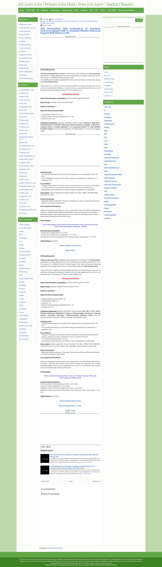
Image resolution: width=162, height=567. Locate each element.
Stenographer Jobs (25, 107)
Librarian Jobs (23, 193)
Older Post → (97, 481)
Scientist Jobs (23, 93)
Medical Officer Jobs (26, 159)
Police (102, 10)
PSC (96, 10)
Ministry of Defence (126, 10)
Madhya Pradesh (24, 268)
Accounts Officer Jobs (26, 90)
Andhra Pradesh (24, 224)
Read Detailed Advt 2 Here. (70, 406)
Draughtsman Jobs (25, 196)
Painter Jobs (23, 176)
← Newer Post (44, 481)
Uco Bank (22, 41)
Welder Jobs (23, 173)
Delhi (20, 275)
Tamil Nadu (22, 309)
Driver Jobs (23, 103)
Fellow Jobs (23, 133)
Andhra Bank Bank (25, 45)
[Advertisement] (123, 44)
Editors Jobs (23, 142)
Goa (20, 241)
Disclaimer (107, 85)
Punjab (21, 299)
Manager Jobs (24, 120)
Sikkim (21, 305)
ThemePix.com (55, 565)
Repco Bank (23, 65)
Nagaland (22, 292)
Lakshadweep (23, 336)
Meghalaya (22, 285)
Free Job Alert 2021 (58, 19)
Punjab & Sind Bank (25, 55)
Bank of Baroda (24, 34)
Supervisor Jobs (24, 206)
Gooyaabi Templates (111, 565)
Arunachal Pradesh (25, 228)
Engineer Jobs (23, 96)
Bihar (20, 235)
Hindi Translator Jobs (26, 189)
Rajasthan (22, 302)
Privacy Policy (108, 89)
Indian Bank (23, 75)
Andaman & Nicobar (25, 326)
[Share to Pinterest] (50, 447)
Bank (77, 10)
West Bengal (23, 322)
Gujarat (21, 245)
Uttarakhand (23, 319)
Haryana (21, 248)
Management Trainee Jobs (27, 210)
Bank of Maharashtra (26, 72)
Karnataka (22, 262)
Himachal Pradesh (25, 251)
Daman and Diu (24, 339)
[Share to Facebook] (48, 447)
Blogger (109, 563)
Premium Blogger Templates (87, 565)
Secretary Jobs (24, 199)
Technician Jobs (24, 100)
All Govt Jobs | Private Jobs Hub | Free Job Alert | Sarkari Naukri (76, 4)
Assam (21, 231)
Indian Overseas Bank (26, 78)
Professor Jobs (24, 127)
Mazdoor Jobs (24, 179)
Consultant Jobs (24, 162)
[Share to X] (46, 447)
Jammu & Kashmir (25, 255)
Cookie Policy (108, 82)
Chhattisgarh (23, 238)
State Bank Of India (25, 24)
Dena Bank (22, 51)
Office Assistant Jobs (26, 166)
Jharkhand (22, 258)
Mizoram (22, 289)
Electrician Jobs (24, 169)
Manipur (21, 282)
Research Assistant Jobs (27, 156)
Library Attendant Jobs (26, 146)
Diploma (44, 10)
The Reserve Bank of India (27, 28)
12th (47, 21)
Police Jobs (23, 203)
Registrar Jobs (24, 123)
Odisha (21, 295)
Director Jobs (23, 130)
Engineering (67, 10)
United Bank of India (25, 58)
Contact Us (107, 96)
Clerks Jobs (23, 117)
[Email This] (41, 447)
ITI (38, 10)
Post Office (112, 10)
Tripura (21, 312)
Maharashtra (23, 272)
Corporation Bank (24, 48)
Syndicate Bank (24, 68)
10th (43, 21)
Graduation (55, 10)
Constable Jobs (24, 152)
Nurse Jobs (23, 110)
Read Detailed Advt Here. (70, 245)
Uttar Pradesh (50, 23)
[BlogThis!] (43, 447)
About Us (107, 75)
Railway (84, 10)
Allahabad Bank (24, 61)
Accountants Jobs (25, 149)
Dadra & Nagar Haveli (26, 278)
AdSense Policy (109, 79)
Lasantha (75, 565)
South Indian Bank (25, 31)
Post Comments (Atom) (55, 548)
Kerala (21, 265)
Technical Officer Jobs (26, 113)
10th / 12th (30, 10)
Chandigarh (23, 332)
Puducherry (22, 329)
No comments (47, 25)
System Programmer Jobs (27, 183)
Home (21, 10)
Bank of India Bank (25, 38)
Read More (89, 462)
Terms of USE (108, 92)
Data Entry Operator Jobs (27, 186)
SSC (91, 10)
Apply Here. (70, 250)
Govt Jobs (66, 21)
